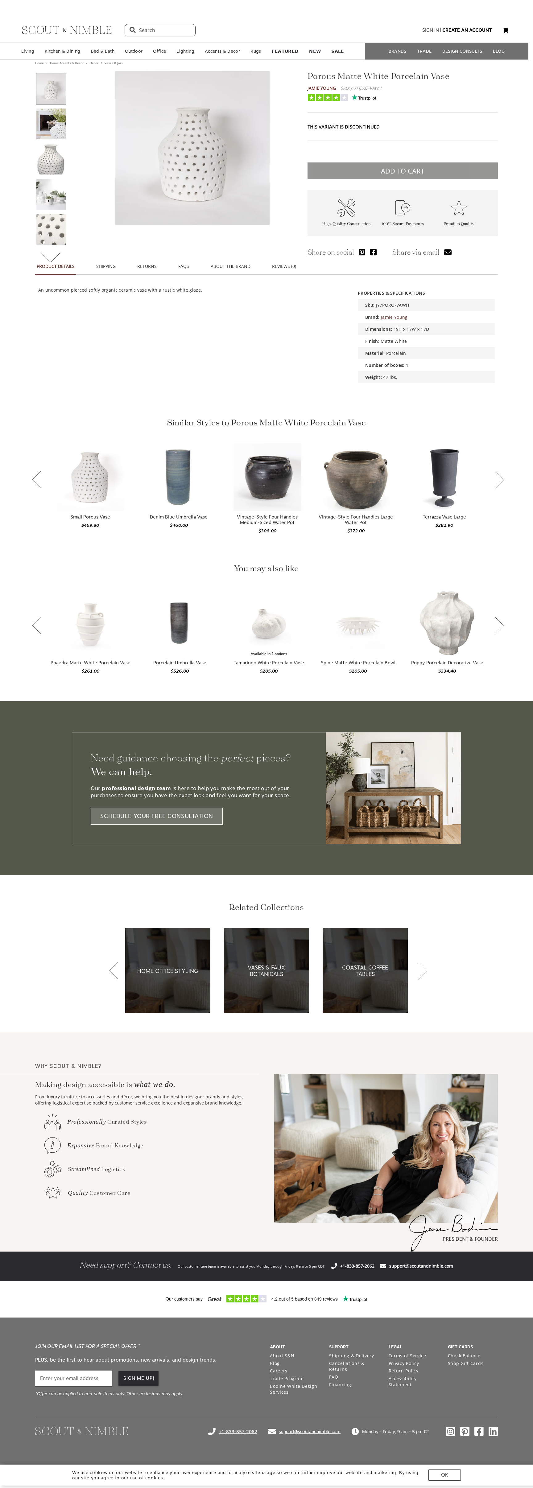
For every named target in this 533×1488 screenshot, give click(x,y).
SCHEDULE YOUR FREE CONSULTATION (156, 816)
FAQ (333, 1377)
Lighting (185, 51)
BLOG (499, 51)
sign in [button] (430, 30)
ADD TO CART (402, 170)
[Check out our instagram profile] (450, 1431)
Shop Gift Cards (466, 1363)
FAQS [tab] (183, 266)
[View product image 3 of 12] (50, 159)
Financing (340, 1385)
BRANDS (398, 51)
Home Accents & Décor (67, 63)
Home (40, 63)
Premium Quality (459, 224)
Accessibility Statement (403, 1381)
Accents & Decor (222, 51)
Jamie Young (322, 88)
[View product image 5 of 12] (50, 229)
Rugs (255, 51)
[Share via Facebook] (373, 252)
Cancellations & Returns (347, 1366)
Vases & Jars (113, 63)
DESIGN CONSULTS (462, 51)
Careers (278, 1371)
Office (159, 51)
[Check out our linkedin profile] (493, 1431)
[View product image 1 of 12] (50, 89)
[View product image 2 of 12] (50, 124)
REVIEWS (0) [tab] (284, 266)
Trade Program (287, 1378)
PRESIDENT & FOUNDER (470, 1239)
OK (444, 1475)
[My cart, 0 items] (505, 30)
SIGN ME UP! (139, 1378)
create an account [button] (467, 30)
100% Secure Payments (403, 224)
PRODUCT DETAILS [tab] (56, 266)
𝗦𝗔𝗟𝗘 (337, 51)
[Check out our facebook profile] (479, 1431)
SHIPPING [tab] (106, 266)
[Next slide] (499, 480)
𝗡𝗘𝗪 (315, 51)
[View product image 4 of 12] (50, 194)
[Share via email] (448, 252)
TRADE (424, 51)
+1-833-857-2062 (357, 1266)
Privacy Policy (404, 1363)
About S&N (282, 1356)
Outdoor (134, 51)
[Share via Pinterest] (362, 252)
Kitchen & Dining (62, 51)
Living (27, 51)
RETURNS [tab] (147, 266)
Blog (275, 1363)
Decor (94, 63)
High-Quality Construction (346, 224)
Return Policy (404, 1371)
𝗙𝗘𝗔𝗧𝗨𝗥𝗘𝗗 (285, 51)
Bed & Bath (102, 51)
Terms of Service (407, 1356)
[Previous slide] (36, 480)
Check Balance (464, 1356)
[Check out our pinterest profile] (464, 1431)
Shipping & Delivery (351, 1356)
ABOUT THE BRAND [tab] (230, 266)
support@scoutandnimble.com (421, 1266)
